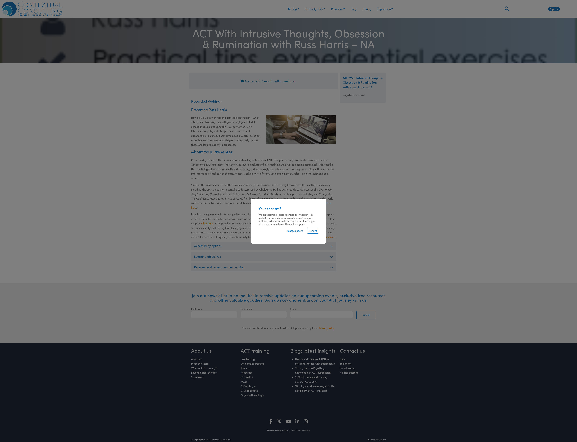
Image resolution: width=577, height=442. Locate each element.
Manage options (294, 230)
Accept (313, 231)
